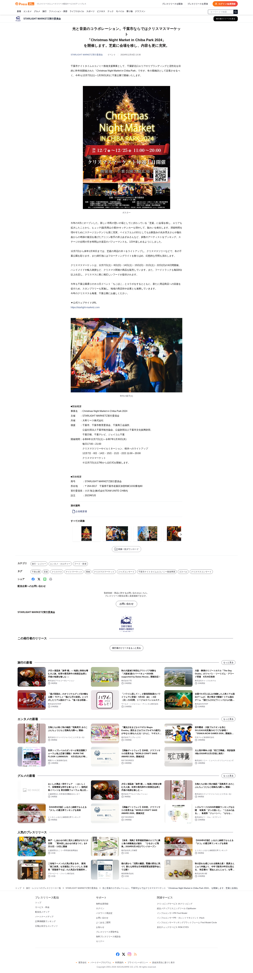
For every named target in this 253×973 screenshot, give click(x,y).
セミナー (100, 941)
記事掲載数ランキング (45, 921)
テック (110, 11)
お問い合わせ (126, 604)
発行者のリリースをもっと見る (126, 648)
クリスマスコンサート (201, 572)
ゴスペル (183, 572)
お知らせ (100, 927)
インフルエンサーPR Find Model (172, 913)
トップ (18, 888)
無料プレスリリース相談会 (108, 936)
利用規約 (119, 962)
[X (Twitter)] (38, 579)
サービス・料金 (42, 907)
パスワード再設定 (104, 913)
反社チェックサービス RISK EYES (173, 927)
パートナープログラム (101, 962)
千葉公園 (36, 572)
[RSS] (135, 954)
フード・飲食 (80, 564)
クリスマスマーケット (104, 572)
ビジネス (101, 11)
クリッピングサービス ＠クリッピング (174, 904)
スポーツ (90, 11)
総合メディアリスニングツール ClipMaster (176, 908)
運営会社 (82, 962)
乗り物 (129, 11)
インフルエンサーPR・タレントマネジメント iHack (180, 918)
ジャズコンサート (126, 572)
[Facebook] (33, 579)
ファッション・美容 (58, 11)
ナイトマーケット (74, 572)
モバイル (120, 11)
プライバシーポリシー (138, 962)
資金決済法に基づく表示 (163, 962)
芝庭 (46, 572)
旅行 (44, 11)
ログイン (100, 908)
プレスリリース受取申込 (107, 932)
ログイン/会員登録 (226, 4)
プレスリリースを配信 (172, 4)
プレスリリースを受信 (197, 4)
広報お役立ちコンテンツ (46, 926)
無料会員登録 (102, 904)
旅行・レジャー (39, 564)
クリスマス (57, 572)
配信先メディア (42, 912)
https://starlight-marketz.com (85, 307)
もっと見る (228, 662)
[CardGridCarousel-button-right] (181, 534)
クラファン (140, 11)
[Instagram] (129, 954)
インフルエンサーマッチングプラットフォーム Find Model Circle (187, 922)
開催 (88, 572)
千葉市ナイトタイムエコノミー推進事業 (156, 572)
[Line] (44, 579)
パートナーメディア (44, 916)
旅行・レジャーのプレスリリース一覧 (43, 888)
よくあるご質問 (103, 922)
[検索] (235, 12)
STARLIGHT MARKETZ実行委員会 (87, 54)
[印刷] (50, 579)
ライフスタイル (77, 11)
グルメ (37, 11)
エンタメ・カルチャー (60, 564)
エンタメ (27, 11)
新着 (19, 11)
